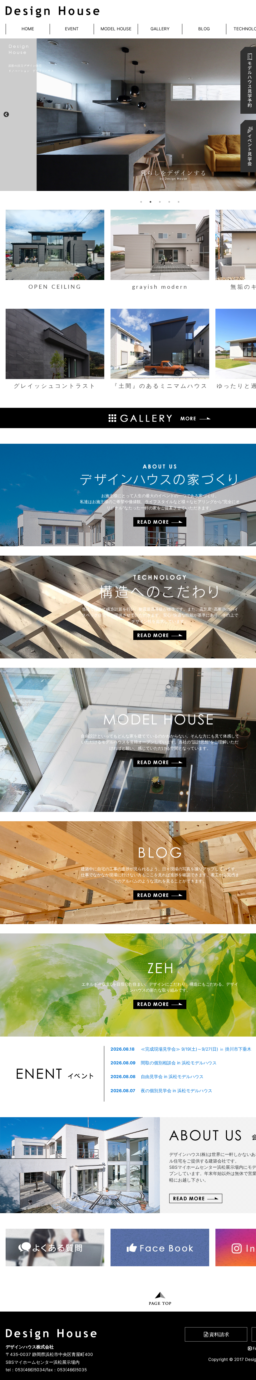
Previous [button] (6, 115)
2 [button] (150, 202)
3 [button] (160, 202)
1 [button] (141, 202)
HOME (28, 28)
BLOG (204, 28)
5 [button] (178, 202)
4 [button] (169, 202)
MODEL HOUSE (116, 28)
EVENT (72, 28)
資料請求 (219, 1334)
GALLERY (160, 28)
